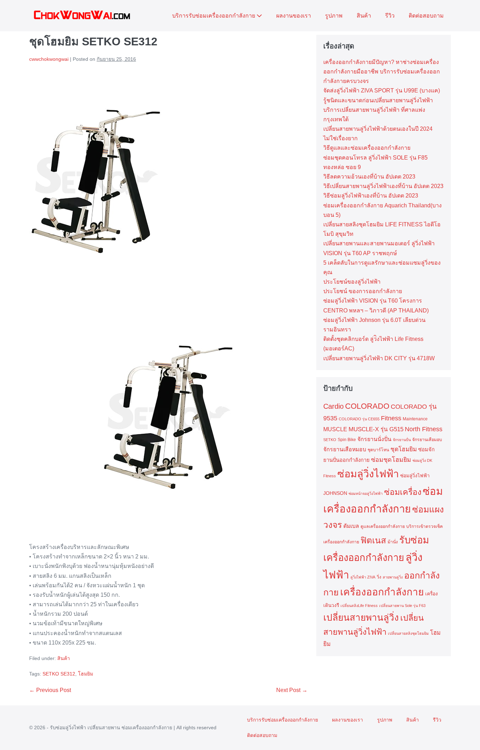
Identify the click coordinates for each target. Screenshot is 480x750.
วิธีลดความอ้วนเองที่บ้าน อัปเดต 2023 (369, 177)
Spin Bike (347, 439)
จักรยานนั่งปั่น (374, 439)
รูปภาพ (334, 16)
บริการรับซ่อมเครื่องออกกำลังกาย (214, 16)
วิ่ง (379, 577)
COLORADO (367, 406)
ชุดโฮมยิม (403, 449)
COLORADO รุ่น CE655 (359, 419)
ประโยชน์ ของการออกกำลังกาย (362, 291)
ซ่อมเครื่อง (402, 492)
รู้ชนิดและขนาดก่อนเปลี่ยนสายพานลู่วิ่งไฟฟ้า (378, 100)
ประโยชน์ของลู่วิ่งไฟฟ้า (352, 282)
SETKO (329, 440)
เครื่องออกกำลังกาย (382, 592)
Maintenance (415, 418)
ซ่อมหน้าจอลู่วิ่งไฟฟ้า (366, 493)
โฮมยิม (85, 674)
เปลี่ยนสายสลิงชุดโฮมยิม (408, 633)
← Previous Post (50, 690)
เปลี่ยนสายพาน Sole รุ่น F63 (402, 605)
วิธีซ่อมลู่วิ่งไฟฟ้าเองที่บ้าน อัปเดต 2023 (370, 196)
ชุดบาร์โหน (378, 449)
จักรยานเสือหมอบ (344, 449)
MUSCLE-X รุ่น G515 (376, 429)
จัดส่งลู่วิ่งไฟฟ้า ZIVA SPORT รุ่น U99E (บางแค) (381, 90)
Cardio (333, 406)
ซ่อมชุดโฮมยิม (391, 459)
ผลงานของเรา (293, 16)
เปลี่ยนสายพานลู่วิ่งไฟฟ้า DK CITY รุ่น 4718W (379, 358)
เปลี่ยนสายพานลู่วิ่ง (361, 617)
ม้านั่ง (393, 541)
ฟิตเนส (373, 540)
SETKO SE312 (59, 674)
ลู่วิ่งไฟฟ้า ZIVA (362, 577)
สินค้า (364, 16)
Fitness (391, 418)
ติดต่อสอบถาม (426, 16)
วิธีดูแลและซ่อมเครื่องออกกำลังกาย (366, 148)
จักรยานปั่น (402, 440)
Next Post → (291, 690)
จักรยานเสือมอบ (427, 439)
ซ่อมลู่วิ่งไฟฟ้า (368, 473)
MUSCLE (335, 429)
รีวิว (390, 16)
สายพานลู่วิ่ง (393, 577)
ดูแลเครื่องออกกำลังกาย (383, 526)
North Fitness (423, 429)
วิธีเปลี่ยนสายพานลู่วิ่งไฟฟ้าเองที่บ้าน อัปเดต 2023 (383, 186)
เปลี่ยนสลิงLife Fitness (359, 605)
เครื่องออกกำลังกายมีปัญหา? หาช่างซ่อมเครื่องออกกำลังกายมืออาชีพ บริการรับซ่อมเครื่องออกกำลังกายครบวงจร (381, 71)
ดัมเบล (351, 526)
